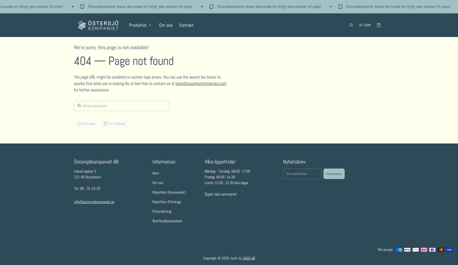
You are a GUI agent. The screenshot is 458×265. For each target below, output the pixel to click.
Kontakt (186, 25)
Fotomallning (161, 211)
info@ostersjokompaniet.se (94, 201)
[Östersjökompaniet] (98, 25)
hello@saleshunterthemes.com (201, 83)
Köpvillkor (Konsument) (169, 192)
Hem (155, 173)
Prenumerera (334, 174)
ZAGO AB (249, 258)
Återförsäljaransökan (167, 220)
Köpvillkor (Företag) (166, 201)
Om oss (166, 25)
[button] (351, 25)
